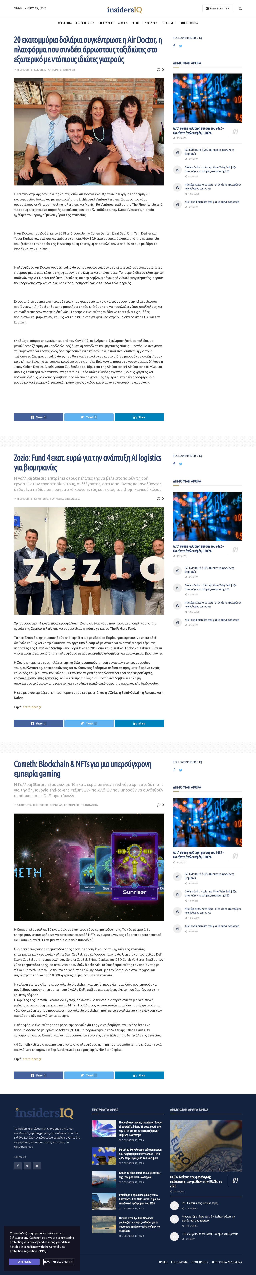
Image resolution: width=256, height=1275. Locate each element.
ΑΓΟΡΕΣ (122, 22)
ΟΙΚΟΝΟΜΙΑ (65, 22)
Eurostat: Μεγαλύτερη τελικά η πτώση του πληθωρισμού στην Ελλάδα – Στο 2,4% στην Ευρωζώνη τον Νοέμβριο (140, 1154)
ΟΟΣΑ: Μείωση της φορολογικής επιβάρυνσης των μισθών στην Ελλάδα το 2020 (196, 1181)
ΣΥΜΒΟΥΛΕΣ (150, 22)
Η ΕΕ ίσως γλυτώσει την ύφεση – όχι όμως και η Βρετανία (210, 1234)
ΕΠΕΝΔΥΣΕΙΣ (106, 22)
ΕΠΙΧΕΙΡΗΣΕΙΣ (85, 22)
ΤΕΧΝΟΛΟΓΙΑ (89, 805)
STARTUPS (51, 69)
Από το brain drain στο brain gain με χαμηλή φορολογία (212, 201)
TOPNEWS (56, 498)
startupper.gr (32, 707)
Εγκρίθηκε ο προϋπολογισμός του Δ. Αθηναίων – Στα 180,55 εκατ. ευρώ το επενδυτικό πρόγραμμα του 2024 (139, 1199)
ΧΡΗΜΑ (135, 22)
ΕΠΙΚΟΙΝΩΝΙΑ (179, 1262)
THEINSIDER (40, 805)
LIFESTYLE (168, 22)
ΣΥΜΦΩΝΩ (24, 1261)
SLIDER (38, 69)
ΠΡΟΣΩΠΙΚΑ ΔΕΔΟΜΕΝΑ (227, 1262)
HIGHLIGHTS (25, 69)
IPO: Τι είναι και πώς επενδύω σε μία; (200, 1203)
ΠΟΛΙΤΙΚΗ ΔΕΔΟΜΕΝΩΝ (58, 1261)
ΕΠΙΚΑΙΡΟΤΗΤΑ (189, 22)
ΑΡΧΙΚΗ (163, 1262)
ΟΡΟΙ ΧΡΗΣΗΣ (199, 1262)
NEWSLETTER (219, 8)
